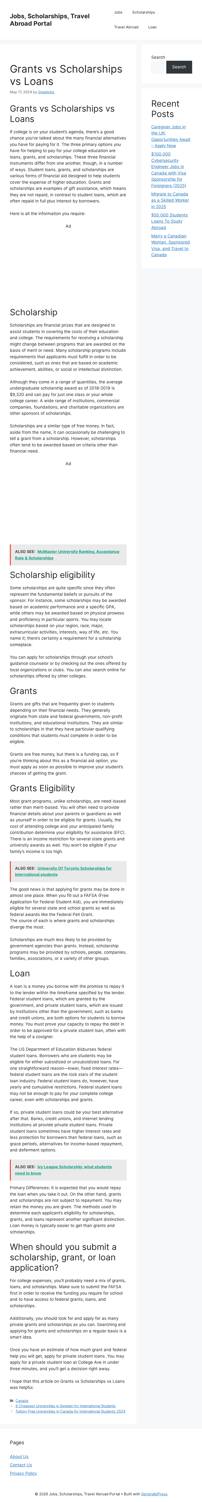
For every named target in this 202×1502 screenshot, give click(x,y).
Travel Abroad (126, 27)
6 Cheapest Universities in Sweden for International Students (66, 1406)
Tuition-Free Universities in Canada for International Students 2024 (70, 1411)
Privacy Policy (23, 1473)
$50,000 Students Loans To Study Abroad (169, 221)
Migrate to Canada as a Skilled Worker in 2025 (170, 200)
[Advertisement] (68, 270)
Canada (22, 1401)
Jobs (118, 12)
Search (158, 57)
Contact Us (21, 1464)
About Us (19, 1456)
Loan (152, 27)
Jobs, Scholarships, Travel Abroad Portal (50, 19)
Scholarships (143, 12)
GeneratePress (154, 1494)
